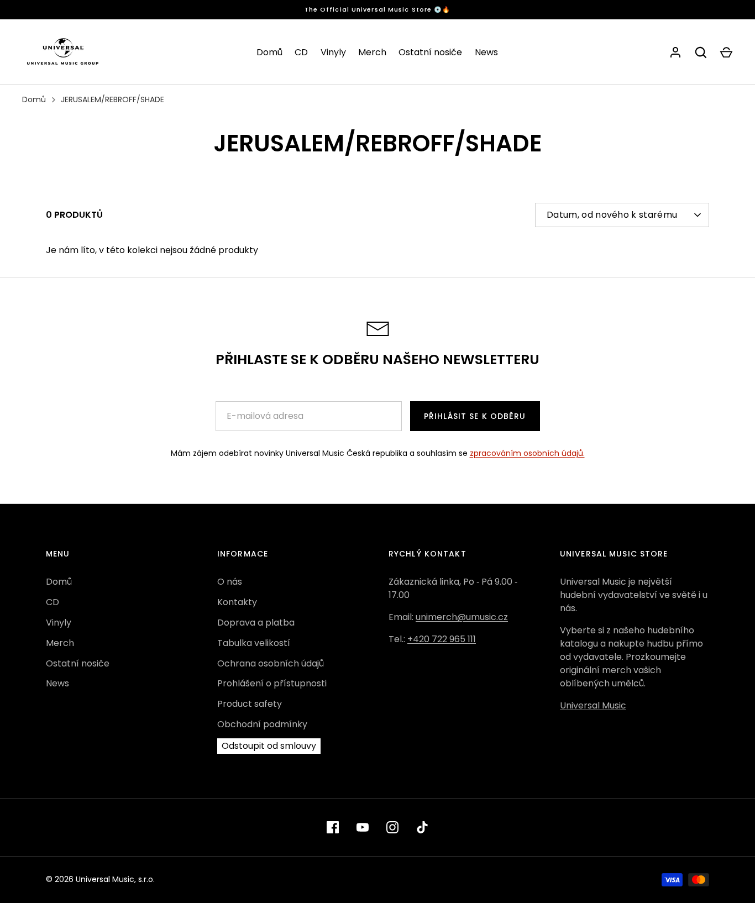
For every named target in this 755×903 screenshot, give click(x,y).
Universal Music (593, 705)
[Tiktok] (422, 827)
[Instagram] (392, 827)
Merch (372, 52)
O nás (229, 581)
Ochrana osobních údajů (270, 663)
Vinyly (333, 52)
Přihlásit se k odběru (475, 416)
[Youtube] (362, 827)
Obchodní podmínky (262, 724)
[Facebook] (333, 827)
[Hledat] (701, 52)
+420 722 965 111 (441, 639)
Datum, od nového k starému (612, 214)
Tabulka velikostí (253, 643)
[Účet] (675, 52)
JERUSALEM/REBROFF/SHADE (112, 99)
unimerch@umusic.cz (462, 617)
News (486, 52)
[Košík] (726, 52)
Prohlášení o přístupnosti (272, 683)
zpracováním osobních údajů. (527, 453)
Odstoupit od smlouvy (269, 745)
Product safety (249, 703)
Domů (269, 52)
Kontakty (237, 602)
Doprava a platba (256, 622)
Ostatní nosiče (430, 52)
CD (301, 52)
